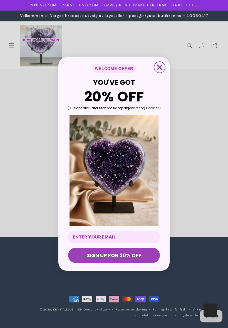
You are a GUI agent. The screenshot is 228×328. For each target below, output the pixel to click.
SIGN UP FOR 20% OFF (114, 255)
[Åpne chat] (210, 310)
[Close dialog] (159, 67)
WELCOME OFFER (114, 68)
